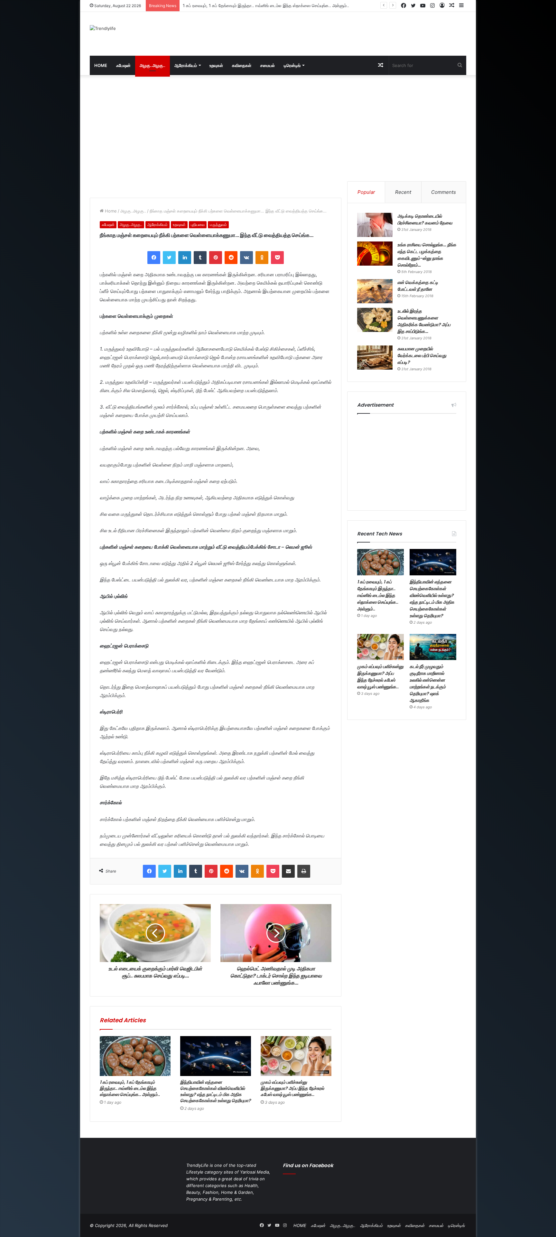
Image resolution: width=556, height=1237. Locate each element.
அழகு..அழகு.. (152, 65)
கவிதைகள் (241, 65)
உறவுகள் (216, 65)
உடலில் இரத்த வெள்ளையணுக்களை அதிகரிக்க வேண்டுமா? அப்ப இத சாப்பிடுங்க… (423, 321)
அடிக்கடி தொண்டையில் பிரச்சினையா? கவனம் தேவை (424, 219)
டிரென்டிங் (292, 65)
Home (110, 210)
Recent (403, 192)
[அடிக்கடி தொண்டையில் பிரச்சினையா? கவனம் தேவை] (375, 225)
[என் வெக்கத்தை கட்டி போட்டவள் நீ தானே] (375, 291)
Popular (366, 192)
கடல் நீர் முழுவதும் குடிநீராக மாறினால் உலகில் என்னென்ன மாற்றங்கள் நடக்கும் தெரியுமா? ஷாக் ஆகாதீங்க (428, 683)
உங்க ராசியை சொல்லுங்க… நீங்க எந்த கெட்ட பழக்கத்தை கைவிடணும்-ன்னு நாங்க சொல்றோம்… (426, 254)
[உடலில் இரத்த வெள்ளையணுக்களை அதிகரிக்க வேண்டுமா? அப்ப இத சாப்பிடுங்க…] (375, 320)
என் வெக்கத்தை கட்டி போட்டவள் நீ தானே (417, 285)
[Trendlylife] (103, 28)
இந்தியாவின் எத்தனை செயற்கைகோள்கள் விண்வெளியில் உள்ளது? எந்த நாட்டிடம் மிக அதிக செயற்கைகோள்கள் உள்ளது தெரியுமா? (296, 5)
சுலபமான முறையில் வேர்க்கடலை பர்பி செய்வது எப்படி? (421, 355)
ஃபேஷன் (123, 65)
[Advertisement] (342, 32)
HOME (100, 65)
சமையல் (267, 65)
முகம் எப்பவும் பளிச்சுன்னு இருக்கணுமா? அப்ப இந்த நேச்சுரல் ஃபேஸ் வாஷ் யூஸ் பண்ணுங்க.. (292, 1088)
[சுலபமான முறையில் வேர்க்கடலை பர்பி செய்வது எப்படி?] (375, 357)
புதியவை (198, 224)
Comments (443, 192)
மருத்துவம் (218, 224)
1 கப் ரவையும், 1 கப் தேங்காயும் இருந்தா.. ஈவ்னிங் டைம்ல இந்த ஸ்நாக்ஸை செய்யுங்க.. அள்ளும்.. (130, 1088)
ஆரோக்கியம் (185, 65)
